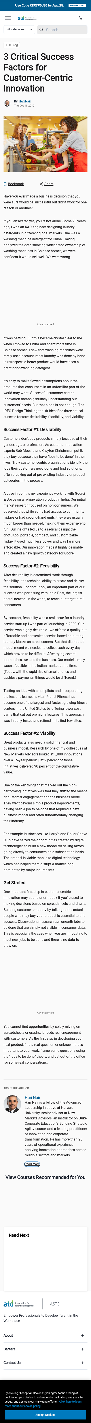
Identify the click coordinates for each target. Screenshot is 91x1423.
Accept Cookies (46, 1414)
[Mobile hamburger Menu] (8, 18)
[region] (45, 1401)
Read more (32, 1164)
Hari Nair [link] (25, 101)
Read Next (19, 1235)
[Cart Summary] (82, 18)
